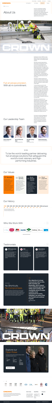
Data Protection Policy (7, 401)
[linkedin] (42, 394)
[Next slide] (47, 223)
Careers (48, 3)
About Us (42, 3)
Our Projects (36, 3)
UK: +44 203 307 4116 (29, 395)
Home (4, 6)
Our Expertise (28, 3)
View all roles (9, 367)
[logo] (15, 391)
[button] (23, 234)
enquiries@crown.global (29, 396)
